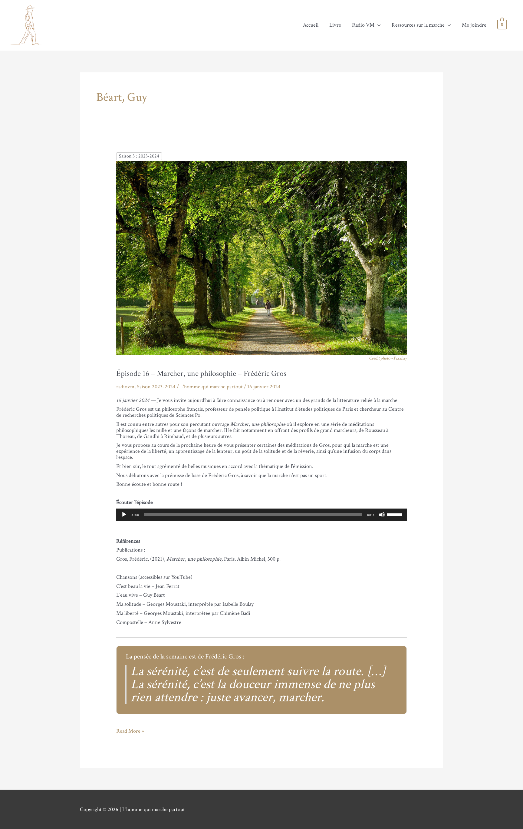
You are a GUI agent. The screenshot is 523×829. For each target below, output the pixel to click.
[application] (261, 515)
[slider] (395, 514)
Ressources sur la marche (418, 25)
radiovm (125, 386)
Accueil (310, 25)
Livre (335, 25)
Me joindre (474, 25)
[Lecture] (124, 515)
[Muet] (382, 515)
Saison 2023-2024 (156, 386)
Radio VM (363, 25)
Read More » (130, 731)
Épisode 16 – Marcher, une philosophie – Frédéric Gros (201, 373)
